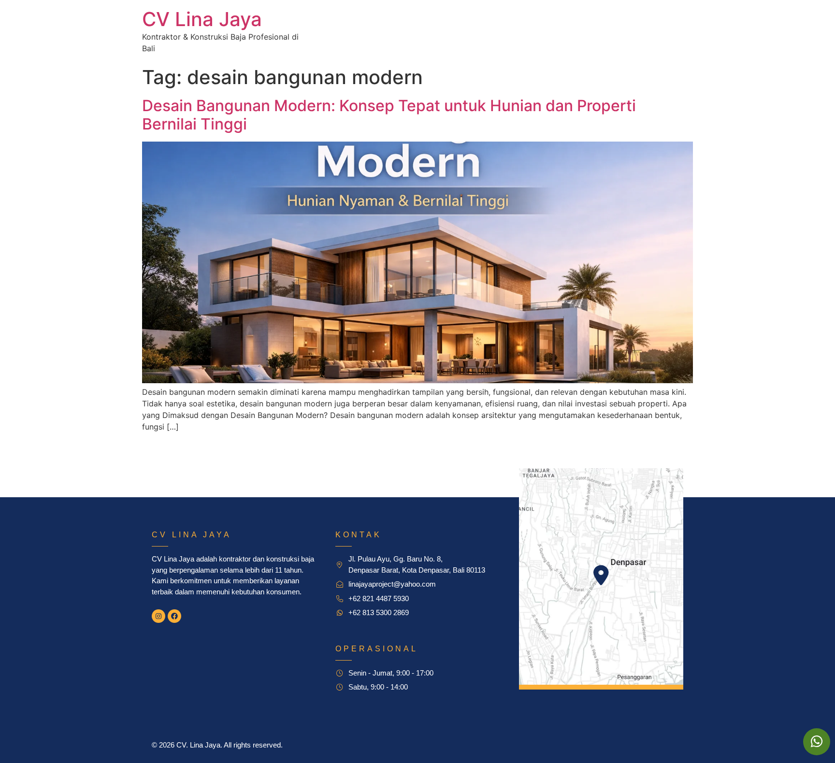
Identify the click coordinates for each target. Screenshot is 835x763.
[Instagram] (158, 616)
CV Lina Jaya (202, 19)
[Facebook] (174, 616)
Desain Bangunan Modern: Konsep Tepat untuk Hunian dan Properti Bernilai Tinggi (389, 114)
